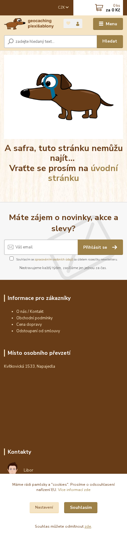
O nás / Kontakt (29, 311)
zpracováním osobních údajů (54, 259)
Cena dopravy (29, 324)
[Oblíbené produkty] (68, 23)
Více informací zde (74, 489)
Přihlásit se (95, 247)
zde (87, 526)
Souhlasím (81, 507)
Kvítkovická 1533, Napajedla (29, 366)
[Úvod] (29, 24)
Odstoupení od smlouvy (38, 331)
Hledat (109, 41)
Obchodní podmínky (34, 318)
